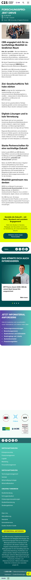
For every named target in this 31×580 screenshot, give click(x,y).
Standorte (5, 519)
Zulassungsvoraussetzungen (11, 499)
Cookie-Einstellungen (19, 574)
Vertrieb (4, 477)
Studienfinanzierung (8, 502)
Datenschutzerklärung (19, 571)
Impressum (8, 574)
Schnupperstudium (8, 496)
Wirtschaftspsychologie (9, 480)
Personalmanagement (9, 465)
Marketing (5, 462)
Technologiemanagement (10, 474)
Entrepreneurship (7, 452)
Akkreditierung (6, 516)
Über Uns (5, 513)
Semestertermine (7, 522)
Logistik (4, 458)
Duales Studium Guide (9, 526)
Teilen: (6, 249)
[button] (18, 3)
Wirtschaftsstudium (8, 483)
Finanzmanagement (8, 455)
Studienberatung (7, 493)
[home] (7, 2)
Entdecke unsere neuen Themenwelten (16, 236)
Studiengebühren (7, 505)
